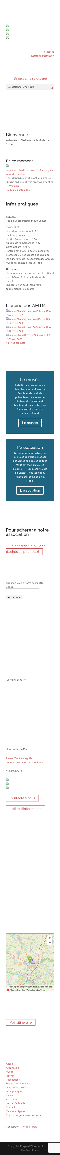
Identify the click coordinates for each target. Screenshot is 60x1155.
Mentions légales (15, 1111)
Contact (10, 1107)
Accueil (10, 1063)
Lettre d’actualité (16, 1103)
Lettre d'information (25, 809)
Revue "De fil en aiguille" (19, 758)
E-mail (10, 586)
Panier (9, 1095)
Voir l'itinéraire (21, 1022)
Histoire (10, 1075)
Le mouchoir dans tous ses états (24, 762)
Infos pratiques (14, 1091)
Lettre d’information (42, 55)
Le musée (30, 423)
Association (12, 1067)
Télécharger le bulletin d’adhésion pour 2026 (25, 549)
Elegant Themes (30, 1146)
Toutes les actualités (18, 190)
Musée (10, 1071)
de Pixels (29, 1126)
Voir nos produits (15, 343)
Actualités (48, 51)
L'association (30, 490)
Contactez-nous (22, 798)
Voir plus (14, 186)
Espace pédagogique (18, 1083)
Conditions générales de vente (23, 1115)
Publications (13, 1079)
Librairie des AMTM (17, 1087)
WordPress (32, 1150)
